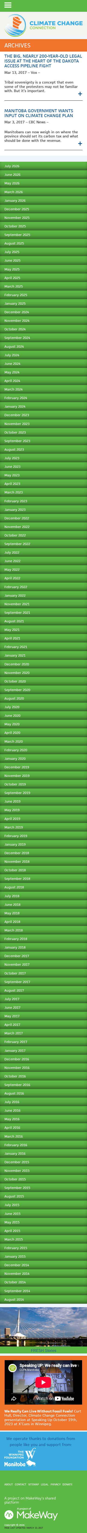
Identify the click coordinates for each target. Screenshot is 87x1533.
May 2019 (11, 810)
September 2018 (17, 878)
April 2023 (12, 483)
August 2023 (14, 449)
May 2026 (11, 183)
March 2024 (13, 389)
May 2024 (11, 372)
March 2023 (13, 492)
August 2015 (14, 1196)
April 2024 (12, 381)
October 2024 (15, 329)
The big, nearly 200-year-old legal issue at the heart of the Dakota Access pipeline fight (43, 61)
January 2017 (15, 1050)
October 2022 (15, 535)
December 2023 (16, 415)
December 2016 (16, 1059)
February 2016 (15, 1145)
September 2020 (17, 690)
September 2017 (17, 982)
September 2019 (17, 793)
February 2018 (15, 939)
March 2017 (13, 1033)
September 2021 (17, 612)
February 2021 (15, 647)
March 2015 (13, 1239)
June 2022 (12, 561)
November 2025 (16, 217)
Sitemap (33, 1484)
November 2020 (16, 672)
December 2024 (16, 312)
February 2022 (15, 587)
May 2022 (11, 569)
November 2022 (16, 526)
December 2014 (16, 1265)
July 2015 (11, 1205)
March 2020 (13, 741)
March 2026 (13, 192)
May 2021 (11, 629)
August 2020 (14, 698)
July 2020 (11, 707)
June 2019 (12, 801)
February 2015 (15, 1248)
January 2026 (15, 200)
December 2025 (16, 209)
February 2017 (15, 1042)
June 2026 (12, 174)
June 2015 (12, 1213)
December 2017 (16, 956)
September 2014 (17, 1291)
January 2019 (15, 844)
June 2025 (12, 260)
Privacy (56, 1484)
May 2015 (11, 1222)
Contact (20, 1484)
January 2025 (15, 303)
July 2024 (11, 355)
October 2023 (15, 432)
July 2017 (11, 999)
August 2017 (14, 990)
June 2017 (12, 1007)
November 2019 (16, 775)
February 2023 (15, 501)
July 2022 (11, 552)
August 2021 (14, 621)
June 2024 (12, 363)
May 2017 (11, 1016)
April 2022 (12, 578)
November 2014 (16, 1273)
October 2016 (15, 1076)
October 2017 (15, 973)
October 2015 (15, 1179)
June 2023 (12, 466)
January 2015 (15, 1256)
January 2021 (15, 655)
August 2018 (14, 887)
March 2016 (13, 1136)
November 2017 (16, 964)
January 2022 (15, 595)
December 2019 (16, 767)
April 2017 (12, 1024)
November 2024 (16, 320)
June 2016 (12, 1110)
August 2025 (14, 243)
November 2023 (16, 424)
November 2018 (16, 861)
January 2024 (15, 406)
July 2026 (11, 166)
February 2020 (15, 750)
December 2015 (16, 1162)
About (8, 1484)
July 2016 (11, 1102)
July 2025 (11, 252)
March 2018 (13, 930)
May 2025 (11, 269)
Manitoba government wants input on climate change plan (38, 113)
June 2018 (12, 904)
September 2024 (17, 337)
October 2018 (15, 870)
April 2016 (12, 1127)
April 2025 (12, 278)
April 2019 (12, 818)
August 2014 (14, 1299)
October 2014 (15, 1282)
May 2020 (11, 724)
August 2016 (14, 1093)
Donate (67, 1484)
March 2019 (13, 827)
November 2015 (16, 1170)
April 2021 (12, 638)
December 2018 (16, 853)
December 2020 (16, 664)
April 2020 (12, 732)
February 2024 (15, 398)
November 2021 (16, 604)
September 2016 (17, 1085)
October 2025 (15, 226)
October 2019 (15, 784)
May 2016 (11, 1119)
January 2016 (15, 1153)
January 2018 (15, 947)
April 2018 (12, 921)
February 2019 (15, 836)
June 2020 (12, 715)
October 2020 (15, 681)
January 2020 (15, 758)
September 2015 (17, 1187)
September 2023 (17, 441)
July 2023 (11, 458)
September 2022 (17, 544)
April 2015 (12, 1231)
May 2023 (11, 475)
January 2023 (15, 509)
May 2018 (11, 913)
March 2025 (13, 286)
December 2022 (16, 518)
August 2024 (14, 346)
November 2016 (16, 1067)
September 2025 (17, 235)
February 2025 (15, 295)
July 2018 (11, 896)
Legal (44, 1484)
